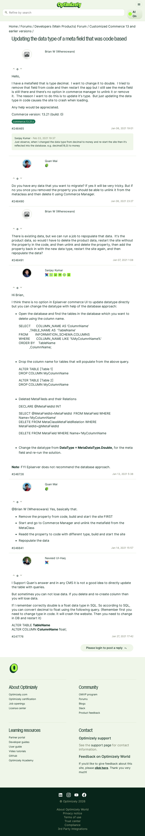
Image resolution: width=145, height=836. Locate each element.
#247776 (18, 636)
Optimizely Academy (21, 760)
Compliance (72, 825)
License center (17, 708)
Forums (26, 26)
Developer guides (19, 741)
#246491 (18, 260)
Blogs (82, 703)
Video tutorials (17, 751)
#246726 (18, 474)
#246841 (18, 548)
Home (13, 26)
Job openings (17, 703)
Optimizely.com (18, 694)
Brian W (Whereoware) (60, 51)
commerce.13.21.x (23, 121)
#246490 (18, 201)
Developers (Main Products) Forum (60, 26)
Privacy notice (72, 813)
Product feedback (89, 712)
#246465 (18, 128)
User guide (15, 746)
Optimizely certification (22, 698)
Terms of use (72, 817)
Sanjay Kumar (22, 138)
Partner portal (17, 737)
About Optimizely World (73, 809)
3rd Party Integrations (72, 829)
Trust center (73, 821)
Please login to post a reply (106, 648)
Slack (82, 708)
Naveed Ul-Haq (55, 558)
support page (101, 745)
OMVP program (88, 694)
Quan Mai (51, 161)
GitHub (13, 755)
